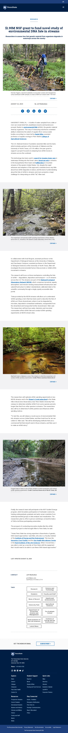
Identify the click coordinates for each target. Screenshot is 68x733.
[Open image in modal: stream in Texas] (34, 463)
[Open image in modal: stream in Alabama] (34, 350)
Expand (52, 98)
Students (34, 594)
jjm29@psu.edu (31, 578)
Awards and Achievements (50, 599)
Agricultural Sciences (50, 604)
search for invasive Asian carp (45, 158)
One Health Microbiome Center (45, 540)
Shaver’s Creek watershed (36, 239)
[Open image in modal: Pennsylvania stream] (34, 212)
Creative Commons (43, 96)
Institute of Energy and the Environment (29, 538)
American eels (44, 160)
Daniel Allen (39, 134)
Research (34, 19)
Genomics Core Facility (19, 540)
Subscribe (44, 644)
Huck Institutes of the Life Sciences (34, 620)
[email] (39, 111)
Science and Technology (50, 589)
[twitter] (28, 111)
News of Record (34, 599)
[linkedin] (33, 111)
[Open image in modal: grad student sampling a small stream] (34, 67)
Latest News (34, 626)
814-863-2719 (38, 579)
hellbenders (39, 163)
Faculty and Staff (50, 594)
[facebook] (22, 111)
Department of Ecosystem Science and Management (34, 612)
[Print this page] (45, 111)
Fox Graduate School (49, 612)
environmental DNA (30, 127)
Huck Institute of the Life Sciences (27, 543)
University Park (34, 605)
